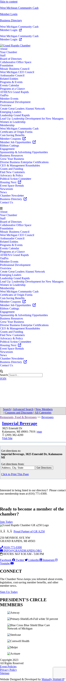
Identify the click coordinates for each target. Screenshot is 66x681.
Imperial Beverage (19, 423)
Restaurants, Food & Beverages (18, 417)
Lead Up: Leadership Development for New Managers (31, 118)
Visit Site (7, 438)
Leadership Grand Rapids (15, 115)
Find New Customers (12, 172)
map (39, 431)
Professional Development (15, 102)
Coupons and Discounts (19, 412)
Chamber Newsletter (12, 195)
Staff (3, 55)
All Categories (43, 412)
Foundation (6, 65)
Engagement (7, 148)
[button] (33, 208)
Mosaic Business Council (14, 68)
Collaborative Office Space (15, 62)
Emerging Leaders (10, 111)
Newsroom (6, 188)
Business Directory (11, 20)
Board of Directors (11, 58)
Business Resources (11, 155)
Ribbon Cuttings (9, 145)
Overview (6, 105)
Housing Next (8, 182)
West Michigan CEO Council (17, 72)
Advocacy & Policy (11, 175)
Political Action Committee (15, 178)
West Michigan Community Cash (19, 7)
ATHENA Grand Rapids (14, 92)
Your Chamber (8, 52)
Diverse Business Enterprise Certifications (24, 162)
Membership (7, 125)
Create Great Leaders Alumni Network (22, 108)
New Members (44, 409)
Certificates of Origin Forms (16, 131)
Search (4, 374)
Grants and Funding (11, 168)
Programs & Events (11, 82)
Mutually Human (52, 679)
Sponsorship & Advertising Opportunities (24, 152)
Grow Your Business (12, 158)
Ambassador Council (12, 75)
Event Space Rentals (12, 185)
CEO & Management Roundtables (20, 165)
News (3, 192)
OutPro (4, 95)
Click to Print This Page (15, 474)
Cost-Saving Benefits (12, 135)
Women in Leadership (12, 121)
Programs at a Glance (12, 88)
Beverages (47, 417)
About (3, 48)
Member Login (8, 14)
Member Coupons (11, 138)
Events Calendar (9, 85)
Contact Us (6, 202)
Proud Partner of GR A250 (29, 531)
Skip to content (8, 1)
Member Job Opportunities (16, 142)
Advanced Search (23, 409)
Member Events (9, 98)
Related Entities (9, 78)
